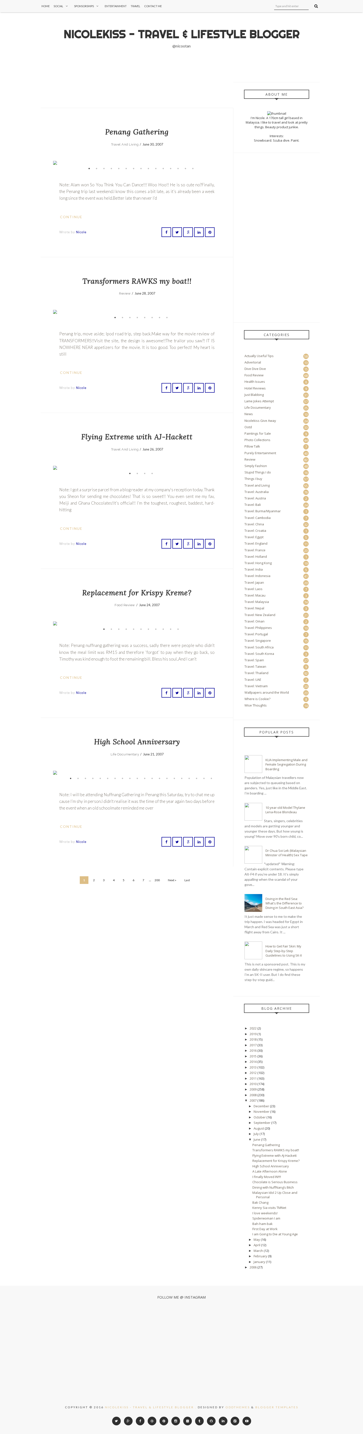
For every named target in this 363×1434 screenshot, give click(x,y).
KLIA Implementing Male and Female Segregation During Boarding (286, 764)
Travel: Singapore (257, 640)
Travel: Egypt (253, 537)
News (248, 414)
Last (187, 880)
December (261, 1106)
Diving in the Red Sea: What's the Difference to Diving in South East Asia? (284, 903)
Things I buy (253, 478)
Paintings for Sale (257, 433)
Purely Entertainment (260, 453)
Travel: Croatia (255, 530)
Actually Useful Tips (259, 356)
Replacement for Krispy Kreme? (137, 592)
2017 (253, 1045)
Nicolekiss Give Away (260, 420)
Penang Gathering (137, 131)
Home (45, 6)
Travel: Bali (252, 504)
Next (213, 162)
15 (192, 168)
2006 (253, 1267)
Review (125, 293)
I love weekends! (265, 1213)
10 (155, 168)
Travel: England (255, 543)
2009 (253, 1089)
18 (196, 778)
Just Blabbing (254, 394)
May (257, 1239)
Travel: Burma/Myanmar (262, 511)
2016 (253, 1050)
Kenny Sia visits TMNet (269, 1207)
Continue (72, 217)
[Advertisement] (103, 94)
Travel (135, 6)
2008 (253, 1095)
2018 (253, 1039)
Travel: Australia (256, 492)
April (257, 1245)
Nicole (81, 232)
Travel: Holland (255, 556)
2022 (253, 1028)
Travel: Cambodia (257, 517)
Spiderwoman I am (266, 1218)
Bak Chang (260, 1202)
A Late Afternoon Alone (269, 1171)
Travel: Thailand (256, 673)
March (258, 1250)
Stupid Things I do (257, 472)
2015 (253, 1056)
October (260, 1117)
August (259, 1128)
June (257, 1139)
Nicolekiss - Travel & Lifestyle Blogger (182, 34)
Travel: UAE (252, 679)
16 (181, 778)
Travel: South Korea (259, 653)
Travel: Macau (254, 595)
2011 (253, 1078)
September (262, 1122)
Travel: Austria (255, 498)
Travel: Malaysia (256, 601)
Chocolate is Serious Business (275, 1182)
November (261, 1111)
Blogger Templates (276, 1407)
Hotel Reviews (255, 388)
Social (58, 6)
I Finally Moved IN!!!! (266, 1177)
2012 (253, 1072)
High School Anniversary (137, 741)
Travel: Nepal (254, 608)
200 (157, 880)
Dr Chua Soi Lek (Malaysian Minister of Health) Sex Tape (286, 852)
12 (170, 168)
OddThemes (237, 1407)
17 (189, 778)
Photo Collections (257, 440)
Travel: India (253, 569)
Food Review (125, 605)
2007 (253, 1100)
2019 (253, 1034)
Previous (60, 162)
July (256, 1134)
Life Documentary (125, 754)
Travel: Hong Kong (258, 563)
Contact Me (153, 6)
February (260, 1256)
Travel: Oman (254, 621)
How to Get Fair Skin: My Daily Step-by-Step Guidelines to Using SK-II (283, 950)
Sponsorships (84, 6)
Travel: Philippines (258, 627)
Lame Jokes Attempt (259, 401)
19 (204, 778)
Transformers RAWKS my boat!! (137, 281)
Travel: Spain (254, 660)
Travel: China (254, 524)
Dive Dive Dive (255, 368)
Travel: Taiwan (255, 666)
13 (178, 168)
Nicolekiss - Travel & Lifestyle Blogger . (151, 1407)
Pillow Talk (252, 446)
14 (185, 168)
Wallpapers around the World (266, 692)
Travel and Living (125, 144)
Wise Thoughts (255, 705)
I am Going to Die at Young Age (275, 1234)
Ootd (248, 427)
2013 (253, 1067)
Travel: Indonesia (257, 576)
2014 (253, 1061)
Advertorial (252, 362)
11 (163, 168)
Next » (172, 880)
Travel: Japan (254, 582)
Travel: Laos (253, 589)
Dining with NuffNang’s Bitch (273, 1187)
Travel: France (254, 550)
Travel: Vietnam (256, 686)
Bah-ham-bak (262, 1223)
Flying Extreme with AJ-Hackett (137, 436)
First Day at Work (265, 1229)
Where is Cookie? (257, 699)
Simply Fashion (255, 466)
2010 (253, 1084)
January (259, 1262)
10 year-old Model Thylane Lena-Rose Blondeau (285, 809)
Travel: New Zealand (259, 615)
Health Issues (254, 381)
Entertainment (116, 6)
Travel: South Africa (259, 647)
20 (211, 778)
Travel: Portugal (256, 634)
